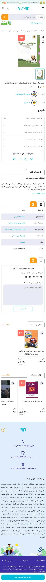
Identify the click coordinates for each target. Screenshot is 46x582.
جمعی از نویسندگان (23, 94)
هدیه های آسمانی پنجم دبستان (14, 229)
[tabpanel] (23, 229)
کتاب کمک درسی (32, 31)
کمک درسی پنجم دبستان (16, 31)
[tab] (41, 204)
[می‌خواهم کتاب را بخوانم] (20, 159)
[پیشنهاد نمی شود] (31, 159)
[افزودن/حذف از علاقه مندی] (42, 333)
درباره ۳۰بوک (40, 560)
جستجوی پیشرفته (37, 23)
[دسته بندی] (43, 8)
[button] (4, 397)
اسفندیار (27, 102)
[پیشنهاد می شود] (25, 159)
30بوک (43, 31)
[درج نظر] (43, 42)
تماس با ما (24, 560)
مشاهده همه (5, 325)
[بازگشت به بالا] (3, 430)
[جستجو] (4, 17)
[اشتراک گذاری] (43, 37)
